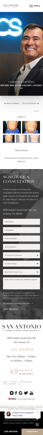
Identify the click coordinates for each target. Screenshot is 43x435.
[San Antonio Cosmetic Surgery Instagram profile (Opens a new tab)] (11, 393)
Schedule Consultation (16, 303)
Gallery (13, 382)
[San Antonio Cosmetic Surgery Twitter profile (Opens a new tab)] (26, 393)
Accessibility (10, 408)
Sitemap (17, 408)
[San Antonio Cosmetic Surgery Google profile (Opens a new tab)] (20, 393)
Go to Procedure (30, 103)
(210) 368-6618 (10, 309)
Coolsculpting (9, 384)
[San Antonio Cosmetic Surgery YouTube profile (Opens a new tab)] (31, 393)
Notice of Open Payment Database (27, 408)
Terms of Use (39, 407)
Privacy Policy (34, 298)
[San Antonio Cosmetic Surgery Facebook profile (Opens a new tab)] (16, 393)
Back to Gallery (12, 103)
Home (5, 382)
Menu (37, 6)
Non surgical (26, 382)
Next (37, 111)
